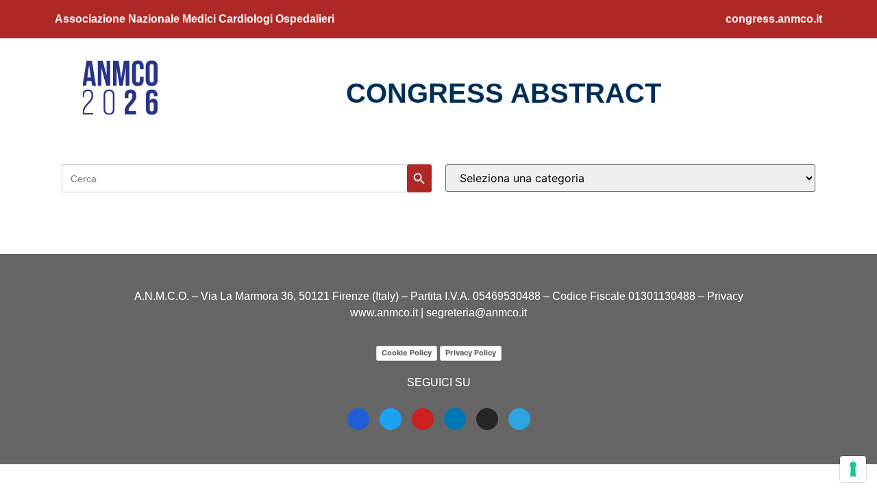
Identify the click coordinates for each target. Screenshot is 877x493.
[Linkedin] (455, 419)
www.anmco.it (384, 312)
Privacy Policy (470, 352)
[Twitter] (391, 419)
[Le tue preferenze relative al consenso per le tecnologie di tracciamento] (853, 469)
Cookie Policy (407, 352)
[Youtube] (423, 419)
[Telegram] (519, 419)
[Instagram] (487, 419)
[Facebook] (358, 419)
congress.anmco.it (774, 19)
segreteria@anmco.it (476, 312)
